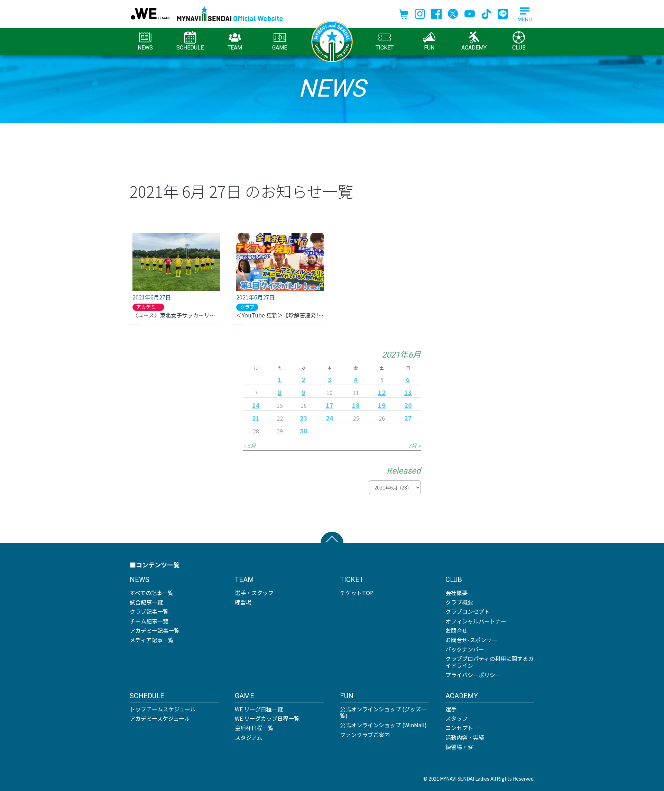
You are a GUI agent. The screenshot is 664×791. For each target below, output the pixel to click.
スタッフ (456, 718)
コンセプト (459, 727)
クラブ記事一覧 (149, 611)
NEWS (145, 47)
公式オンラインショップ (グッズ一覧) (383, 712)
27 (408, 417)
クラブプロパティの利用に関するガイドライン (489, 661)
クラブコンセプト (467, 611)
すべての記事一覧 (151, 592)
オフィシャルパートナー (475, 621)
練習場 (243, 602)
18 (356, 405)
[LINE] (503, 13)
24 (329, 417)
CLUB (519, 47)
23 (303, 417)
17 (329, 405)
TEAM (235, 47)
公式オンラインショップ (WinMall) (383, 725)
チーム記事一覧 (149, 621)
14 (256, 405)
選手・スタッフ (254, 592)
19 (382, 405)
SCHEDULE (190, 47)
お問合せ (456, 630)
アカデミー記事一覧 (154, 630)
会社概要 (456, 592)
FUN (429, 47)
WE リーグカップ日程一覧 (267, 718)
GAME (279, 47)
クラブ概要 (459, 602)
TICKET (385, 47)
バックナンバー (464, 649)
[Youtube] (469, 13)
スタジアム (248, 737)
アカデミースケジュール (160, 718)
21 (256, 417)
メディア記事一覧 (152, 640)
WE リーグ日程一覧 (259, 709)
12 (382, 392)
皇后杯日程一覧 (254, 727)
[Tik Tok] (486, 13)
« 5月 (249, 445)
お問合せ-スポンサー (471, 640)
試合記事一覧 (146, 602)
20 (408, 405)
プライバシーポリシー (473, 675)
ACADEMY (474, 47)
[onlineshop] (403, 13)
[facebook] (436, 13)
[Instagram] (420, 13)
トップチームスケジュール (163, 709)
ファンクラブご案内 (365, 734)
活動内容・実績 (464, 737)
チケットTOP (357, 592)
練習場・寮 (459, 747)
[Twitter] (453, 13)
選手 (450, 709)
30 (303, 430)
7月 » (414, 445)
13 (408, 392)
